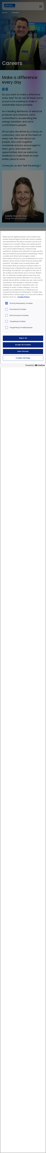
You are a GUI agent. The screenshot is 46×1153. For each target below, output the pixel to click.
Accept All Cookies (23, 345)
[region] (23, 692)
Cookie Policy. (23, 297)
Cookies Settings (23, 358)
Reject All (23, 338)
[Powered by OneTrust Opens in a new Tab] (35, 365)
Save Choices (23, 351)
